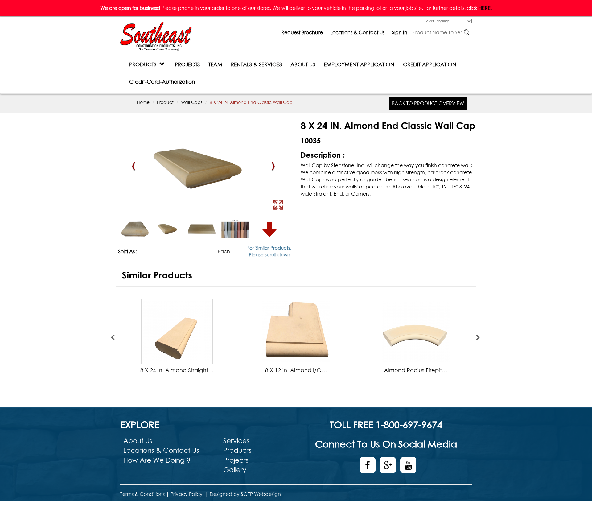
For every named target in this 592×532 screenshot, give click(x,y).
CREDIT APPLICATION (429, 64)
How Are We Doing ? (157, 460)
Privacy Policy (187, 494)
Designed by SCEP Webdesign (245, 494)
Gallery (234, 470)
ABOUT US (302, 64)
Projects (236, 460)
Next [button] (478, 338)
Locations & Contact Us (357, 32)
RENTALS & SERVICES (256, 64)
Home (143, 102)
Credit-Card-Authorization (162, 81)
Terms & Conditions (142, 494)
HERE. (485, 8)
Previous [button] (112, 338)
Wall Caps (191, 102)
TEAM (215, 64)
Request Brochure (302, 32)
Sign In (399, 32)
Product (165, 102)
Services (236, 441)
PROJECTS (187, 64)
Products (237, 450)
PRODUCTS (144, 64)
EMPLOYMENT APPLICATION (359, 64)
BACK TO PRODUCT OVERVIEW (428, 103)
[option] (176, 338)
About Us (137, 441)
